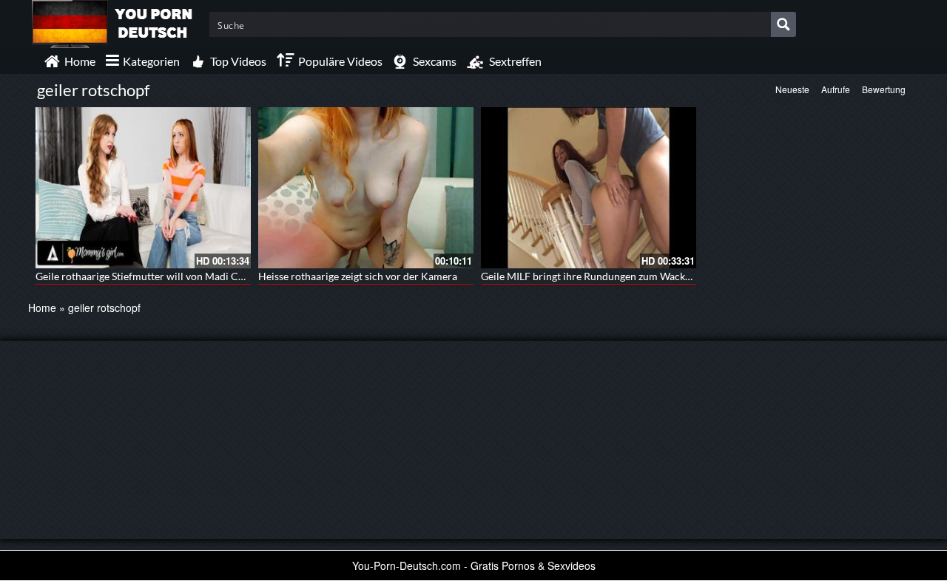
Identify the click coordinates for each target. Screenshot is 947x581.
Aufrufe (835, 89)
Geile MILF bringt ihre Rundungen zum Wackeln (590, 276)
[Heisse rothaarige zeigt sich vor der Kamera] (366, 187)
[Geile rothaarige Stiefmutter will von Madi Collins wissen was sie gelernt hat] (143, 187)
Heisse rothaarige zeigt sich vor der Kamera (357, 276)
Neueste (792, 89)
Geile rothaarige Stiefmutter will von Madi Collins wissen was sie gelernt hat (209, 276)
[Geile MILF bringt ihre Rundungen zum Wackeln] (588, 187)
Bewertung (884, 89)
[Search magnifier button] (783, 24)
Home (42, 307)
